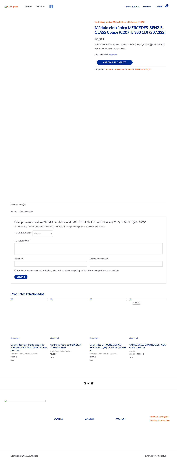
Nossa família (132, 7)
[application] (43, 6)
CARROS (28, 6)
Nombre (18, 259)
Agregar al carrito (114, 62)
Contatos (147, 7)
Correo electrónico (99, 259)
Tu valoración (22, 240)
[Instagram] (92, 383)
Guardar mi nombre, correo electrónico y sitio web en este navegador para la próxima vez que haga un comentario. (68, 270)
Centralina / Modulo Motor (106, 22)
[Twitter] (88, 383)
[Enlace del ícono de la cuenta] (171, 7)
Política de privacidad (160, 420)
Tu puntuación (22, 232)
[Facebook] (51, 7)
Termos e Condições (159, 416)
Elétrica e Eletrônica (128, 22)
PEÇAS (39, 6)
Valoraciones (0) (18, 204)
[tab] (18, 205)
